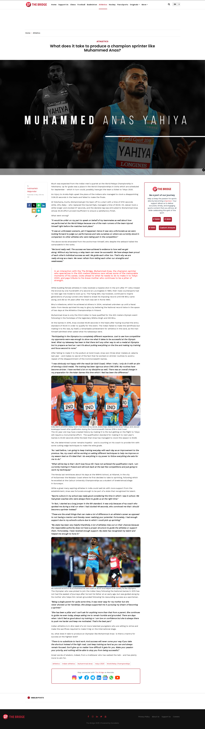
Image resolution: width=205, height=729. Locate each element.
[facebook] (29, 205)
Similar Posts (37, 698)
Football (81, 4)
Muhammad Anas (85, 664)
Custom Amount (167, 227)
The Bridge (87, 271)
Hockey (112, 4)
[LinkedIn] (43, 205)
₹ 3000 (168, 219)
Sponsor (168, 201)
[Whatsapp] (38, 205)
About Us (155, 717)
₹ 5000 (156, 219)
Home (53, 4)
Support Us (63, 4)
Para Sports (122, 4)
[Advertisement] (102, 22)
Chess (73, 4)
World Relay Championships (118, 664)
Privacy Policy (144, 717)
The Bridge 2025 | (93, 723)
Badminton (92, 4)
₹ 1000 (152, 227)
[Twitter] (34, 205)
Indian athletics (68, 664)
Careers (176, 717)
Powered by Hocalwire (110, 723)
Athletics (103, 4)
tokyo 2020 (99, 664)
